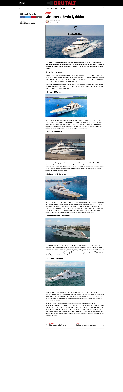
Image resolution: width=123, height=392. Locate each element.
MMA (48, 8)
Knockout (54, 8)
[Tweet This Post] (28, 17)
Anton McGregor (55, 22)
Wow (74, 8)
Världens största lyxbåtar (28, 14)
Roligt (69, 8)
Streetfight (62, 8)
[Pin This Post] (33, 17)
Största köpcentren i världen (27, 23)
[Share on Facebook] (22, 17)
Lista (21, 12)
